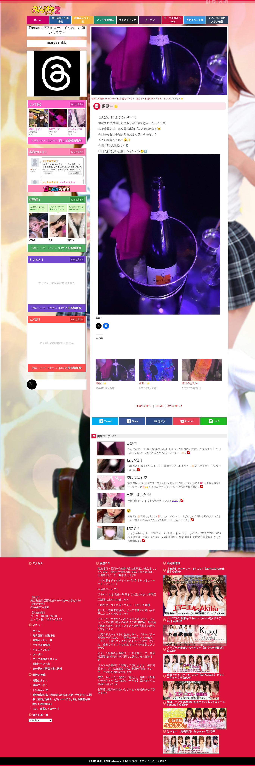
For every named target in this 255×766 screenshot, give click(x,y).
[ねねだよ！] (138, 469)
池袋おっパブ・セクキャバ (45, 140)
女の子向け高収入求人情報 (47, 668)
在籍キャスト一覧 (42, 640)
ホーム (36, 630)
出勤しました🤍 (139, 495)
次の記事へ (173, 405)
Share (135, 421)
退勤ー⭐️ (101, 383)
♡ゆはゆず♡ (137, 477)
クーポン (38, 654)
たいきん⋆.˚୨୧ (40, 690)
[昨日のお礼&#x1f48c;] (202, 370)
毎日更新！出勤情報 (44, 635)
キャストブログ (41, 649)
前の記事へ (144, 405)
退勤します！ (40, 680)
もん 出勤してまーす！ (46, 708)
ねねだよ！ (135, 460)
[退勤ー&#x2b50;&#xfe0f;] (115, 370)
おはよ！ (133, 528)
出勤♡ (132, 443)
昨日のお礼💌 (190, 383)
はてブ (161, 421)
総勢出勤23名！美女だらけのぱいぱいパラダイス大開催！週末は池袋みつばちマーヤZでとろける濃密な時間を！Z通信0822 (62, 699)
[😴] (192, 520)
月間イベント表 (41, 663)
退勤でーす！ (40, 685)
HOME (159, 405)
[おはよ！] (143, 540)
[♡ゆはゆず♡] (201, 487)
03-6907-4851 (39, 607)
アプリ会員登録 (41, 645)
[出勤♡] (188, 452)
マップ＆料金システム (45, 659)
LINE (216, 421)
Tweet (108, 421)
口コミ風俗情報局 (70, 140)
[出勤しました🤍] (182, 500)
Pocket (189, 421)
